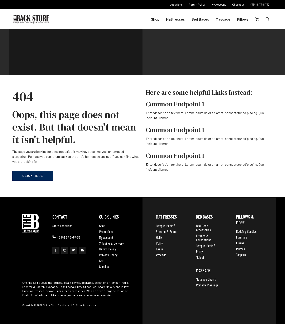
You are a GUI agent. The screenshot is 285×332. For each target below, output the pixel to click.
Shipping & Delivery (111, 243)
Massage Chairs (206, 279)
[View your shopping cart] (257, 19)
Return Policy (107, 249)
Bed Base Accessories (203, 227)
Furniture (241, 237)
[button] (267, 19)
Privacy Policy (108, 254)
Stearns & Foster (167, 231)
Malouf (200, 257)
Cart (102, 260)
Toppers (241, 254)
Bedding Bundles (246, 231)
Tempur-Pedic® (165, 225)
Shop (155, 19)
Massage (223, 19)
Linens (240, 243)
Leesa (160, 249)
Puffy (159, 243)
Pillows (242, 19)
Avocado (161, 254)
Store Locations (62, 225)
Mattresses (175, 19)
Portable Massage (207, 285)
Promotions (106, 231)
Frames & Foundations (203, 237)
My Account (106, 237)
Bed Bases (200, 19)
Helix (159, 237)
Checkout (105, 266)
